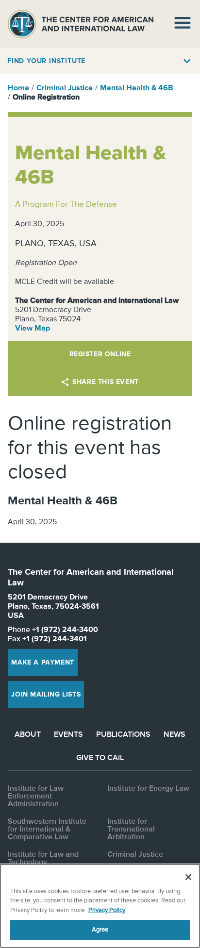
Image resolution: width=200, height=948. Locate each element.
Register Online (100, 354)
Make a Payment (42, 662)
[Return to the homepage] (80, 24)
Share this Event (105, 382)
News (174, 735)
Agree (100, 930)
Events (68, 735)
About (28, 735)
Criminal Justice (64, 88)
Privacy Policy (106, 910)
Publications (123, 735)
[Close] (188, 877)
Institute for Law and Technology (43, 858)
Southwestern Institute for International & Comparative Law (47, 829)
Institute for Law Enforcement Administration (36, 796)
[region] (100, 906)
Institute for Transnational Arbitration (131, 829)
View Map (32, 329)
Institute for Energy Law (148, 789)
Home (18, 88)
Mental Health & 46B (136, 88)
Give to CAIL (100, 758)
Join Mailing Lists (46, 694)
